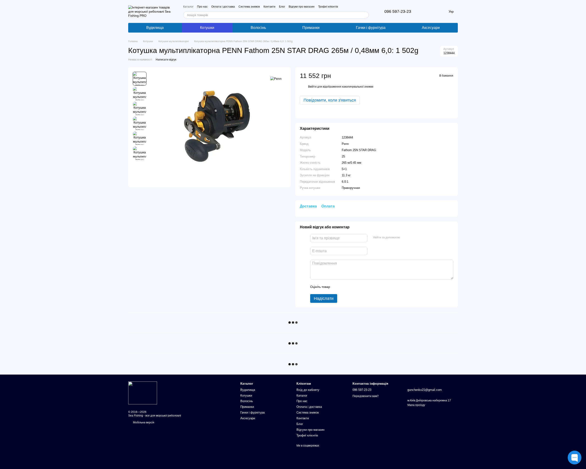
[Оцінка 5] (367, 287)
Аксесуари (431, 28)
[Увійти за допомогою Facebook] (405, 237)
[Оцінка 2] (345, 287)
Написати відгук (166, 59)
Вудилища (155, 28)
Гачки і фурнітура (370, 28)
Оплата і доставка (223, 6)
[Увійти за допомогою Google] (412, 237)
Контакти (269, 6)
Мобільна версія (143, 422)
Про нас (202, 6)
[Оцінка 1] (337, 287)
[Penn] (276, 78)
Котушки (207, 28)
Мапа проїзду (416, 405)
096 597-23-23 (397, 11)
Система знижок (249, 6)
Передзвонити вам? (366, 396)
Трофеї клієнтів (328, 6)
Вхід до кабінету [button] (307, 390)
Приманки (311, 28)
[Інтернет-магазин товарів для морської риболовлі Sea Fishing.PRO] (142, 393)
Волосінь (258, 28)
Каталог (188, 6)
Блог (282, 6)
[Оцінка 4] (359, 287)
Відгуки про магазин (302, 6)
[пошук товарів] (365, 15)
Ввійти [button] (312, 86)
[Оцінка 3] (352, 287)
